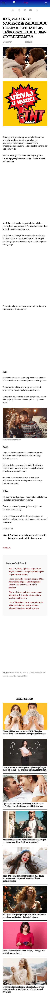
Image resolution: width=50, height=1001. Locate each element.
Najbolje (25, 672)
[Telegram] (34, 683)
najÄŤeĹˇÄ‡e (18, 672)
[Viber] (41, 683)
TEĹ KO (14, 676)
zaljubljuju (23, 676)
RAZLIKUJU (5, 676)
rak (44, 672)
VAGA (18, 676)
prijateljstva (38, 672)
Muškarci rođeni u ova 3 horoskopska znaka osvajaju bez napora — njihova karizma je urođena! (24, 840)
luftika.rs (6, 548)
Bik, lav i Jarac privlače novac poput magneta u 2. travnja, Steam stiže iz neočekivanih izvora (25, 595)
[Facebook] (9, 683)
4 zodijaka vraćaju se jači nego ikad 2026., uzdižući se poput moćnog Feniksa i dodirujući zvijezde (24, 915)
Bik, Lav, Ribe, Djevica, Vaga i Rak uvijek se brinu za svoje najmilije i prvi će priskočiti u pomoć (26, 571)
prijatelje (31, 672)
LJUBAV (12, 672)
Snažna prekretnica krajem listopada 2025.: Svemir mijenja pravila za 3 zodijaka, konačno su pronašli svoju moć (23, 989)
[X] (15, 683)
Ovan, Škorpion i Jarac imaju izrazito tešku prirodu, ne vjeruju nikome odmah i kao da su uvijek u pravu (26, 605)
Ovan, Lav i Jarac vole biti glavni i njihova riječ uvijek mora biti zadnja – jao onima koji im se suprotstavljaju (24, 768)
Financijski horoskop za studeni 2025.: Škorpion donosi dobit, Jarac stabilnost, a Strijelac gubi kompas (24, 732)
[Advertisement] (25, 192)
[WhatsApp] (22, 683)
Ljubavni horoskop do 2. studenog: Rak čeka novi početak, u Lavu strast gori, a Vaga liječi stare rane (23, 804)
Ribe (10, 676)
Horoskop (7, 42)
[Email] (28, 683)
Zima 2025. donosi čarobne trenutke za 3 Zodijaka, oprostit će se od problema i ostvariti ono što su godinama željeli (23, 878)
